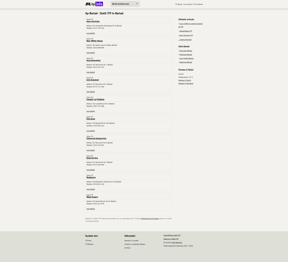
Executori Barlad (185, 51)
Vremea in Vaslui (184, 80)
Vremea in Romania (185, 83)
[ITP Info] (94, 4)
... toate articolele (185, 39)
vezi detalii (91, 33)
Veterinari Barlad (185, 62)
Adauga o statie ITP (171, 239)
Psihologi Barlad (185, 54)
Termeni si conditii (131, 240)
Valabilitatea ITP (185, 31)
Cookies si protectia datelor (134, 244)
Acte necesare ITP (186, 35)
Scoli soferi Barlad (186, 58)
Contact (127, 248)
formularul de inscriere (150, 218)
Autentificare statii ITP (172, 235)
